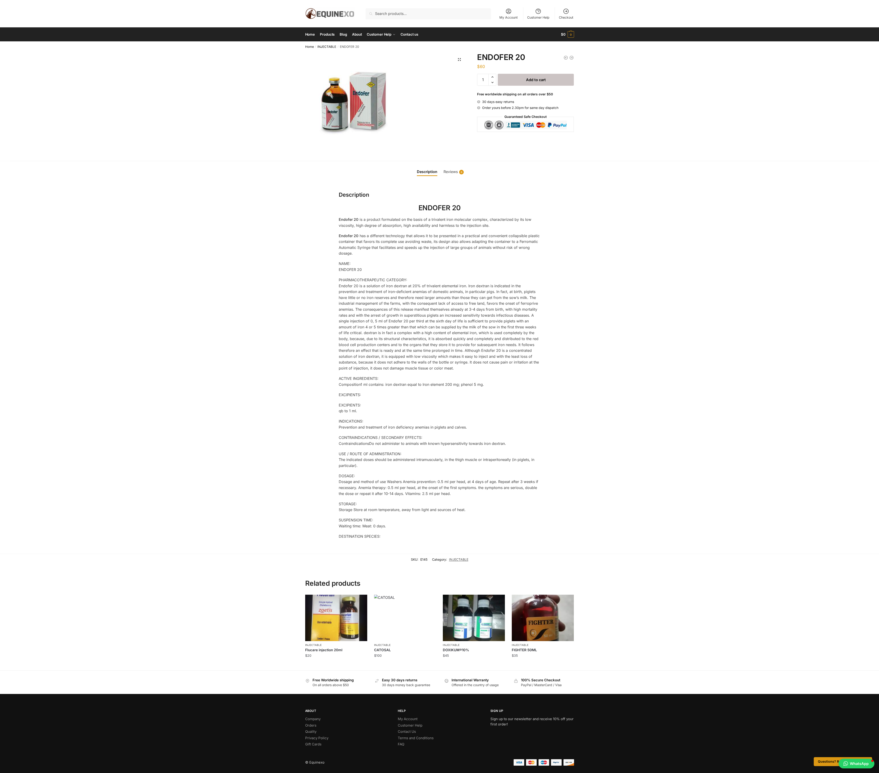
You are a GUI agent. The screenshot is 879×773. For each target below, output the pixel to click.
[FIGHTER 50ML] (543, 618)
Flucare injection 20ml (323, 650)
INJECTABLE (326, 46)
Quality (310, 731)
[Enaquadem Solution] (565, 57)
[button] (459, 59)
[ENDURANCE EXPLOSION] (571, 57)
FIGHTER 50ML (524, 650)
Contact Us (407, 731)
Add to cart (536, 79)
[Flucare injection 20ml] (336, 618)
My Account (508, 17)
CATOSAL (382, 650)
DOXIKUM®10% (456, 650)
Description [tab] (427, 171)
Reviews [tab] (453, 171)
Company (313, 719)
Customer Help (538, 17)
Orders (310, 725)
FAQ (401, 744)
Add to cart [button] (336, 666)
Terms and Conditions (416, 738)
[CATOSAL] (405, 618)
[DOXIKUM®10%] (474, 618)
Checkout (566, 17)
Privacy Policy (316, 738)
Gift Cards (313, 744)
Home (309, 46)
